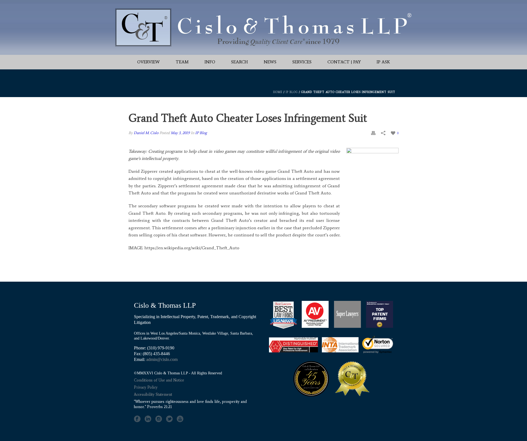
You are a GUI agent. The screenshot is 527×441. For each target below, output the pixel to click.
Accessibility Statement (153, 394)
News (270, 61)
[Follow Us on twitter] (169, 419)
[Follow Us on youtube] (180, 419)
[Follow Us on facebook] (137, 419)
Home (277, 92)
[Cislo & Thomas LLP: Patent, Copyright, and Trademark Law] (263, 27)
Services (302, 61)
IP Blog (292, 92)
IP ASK (383, 61)
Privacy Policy (146, 387)
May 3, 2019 (180, 133)
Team (182, 61)
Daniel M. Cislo (146, 133)
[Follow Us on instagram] (158, 419)
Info (209, 61)
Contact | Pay (344, 61)
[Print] (373, 133)
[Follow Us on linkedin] (148, 419)
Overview (148, 61)
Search (239, 61)
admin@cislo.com (162, 359)
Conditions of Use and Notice (159, 380)
